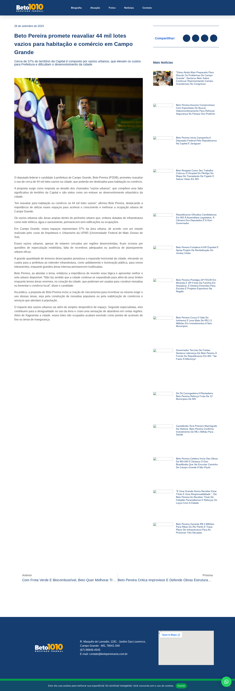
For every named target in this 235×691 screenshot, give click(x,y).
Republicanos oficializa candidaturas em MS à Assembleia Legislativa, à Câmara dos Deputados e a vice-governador (196, 219)
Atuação (95, 7)
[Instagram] (187, 7)
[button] (186, 38)
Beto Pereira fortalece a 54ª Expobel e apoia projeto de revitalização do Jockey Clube (197, 250)
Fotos (112, 7)
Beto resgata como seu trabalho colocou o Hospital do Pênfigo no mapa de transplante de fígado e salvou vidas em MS (195, 174)
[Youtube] (200, 7)
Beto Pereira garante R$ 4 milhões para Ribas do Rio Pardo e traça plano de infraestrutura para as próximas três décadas (195, 528)
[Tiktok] (212, 7)
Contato (147, 7)
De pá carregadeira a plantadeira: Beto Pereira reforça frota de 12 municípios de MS (194, 396)
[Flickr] (206, 7)
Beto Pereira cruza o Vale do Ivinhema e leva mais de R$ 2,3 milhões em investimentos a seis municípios (194, 321)
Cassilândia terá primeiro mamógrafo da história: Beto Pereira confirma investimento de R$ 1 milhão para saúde (196, 430)
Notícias (129, 7)
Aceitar (181, 685)
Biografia (76, 7)
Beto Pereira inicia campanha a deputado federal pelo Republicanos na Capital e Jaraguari (196, 140)
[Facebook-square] (194, 7)
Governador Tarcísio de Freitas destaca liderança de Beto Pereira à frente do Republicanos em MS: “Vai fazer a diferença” (196, 354)
